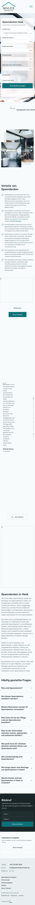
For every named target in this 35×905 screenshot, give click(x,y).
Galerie (3, 885)
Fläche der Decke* (8, 38)
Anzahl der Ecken (7, 46)
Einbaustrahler (6, 55)
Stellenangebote (6, 883)
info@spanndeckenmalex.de (19, 868)
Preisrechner (5, 880)
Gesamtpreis (8, 77)
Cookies (21, 895)
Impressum (13, 895)
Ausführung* (6, 29)
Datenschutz (5, 895)
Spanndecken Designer (9, 877)
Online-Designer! (16, 221)
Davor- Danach (6, 888)
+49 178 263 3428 (15, 864)
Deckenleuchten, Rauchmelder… (12, 65)
